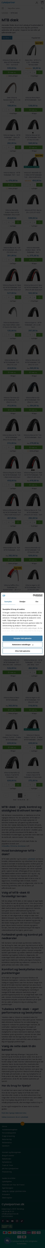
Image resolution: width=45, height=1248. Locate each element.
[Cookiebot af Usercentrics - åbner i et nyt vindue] (32, 595)
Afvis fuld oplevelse (22, 651)
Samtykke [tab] (8, 601)
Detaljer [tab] (23, 601)
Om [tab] (36, 601)
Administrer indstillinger (21, 645)
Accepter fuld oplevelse (22, 638)
